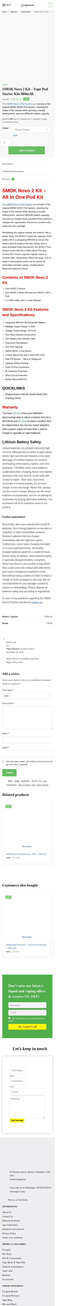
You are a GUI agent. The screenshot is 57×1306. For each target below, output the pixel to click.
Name (5, 733)
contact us (36, 602)
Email (5, 747)
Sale (34, 785)
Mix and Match (9, 1304)
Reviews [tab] (8, 179)
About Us (6, 1212)
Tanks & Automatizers (12, 1266)
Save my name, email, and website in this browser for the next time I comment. (29, 763)
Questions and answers (13, 1229)
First (12, 1076)
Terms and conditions (12, 1237)
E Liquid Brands (10, 1291)
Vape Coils (7, 1271)
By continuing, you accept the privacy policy (26, 1019)
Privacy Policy (9, 1233)
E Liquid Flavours (10, 1295)
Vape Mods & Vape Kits (13, 1262)
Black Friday (25, 785)
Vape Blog (7, 1300)
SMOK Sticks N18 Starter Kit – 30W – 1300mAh (26, 854)
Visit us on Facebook (18, 1200)
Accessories (8, 1279)
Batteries (6, 1275)
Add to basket (27, 150)
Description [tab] (7, 164)
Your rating (8, 690)
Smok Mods (25, 12)
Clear (15, 135)
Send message (17, 1120)
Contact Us (7, 1216)
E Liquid (6, 1249)
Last (12, 1086)
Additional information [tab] (13, 171)
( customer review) (10, 122)
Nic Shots (6, 1254)
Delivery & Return (11, 1220)
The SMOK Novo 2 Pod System (17, 104)
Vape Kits (13, 12)
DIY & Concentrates (12, 1258)
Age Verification (10, 1225)
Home (4, 12)
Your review (8, 703)
